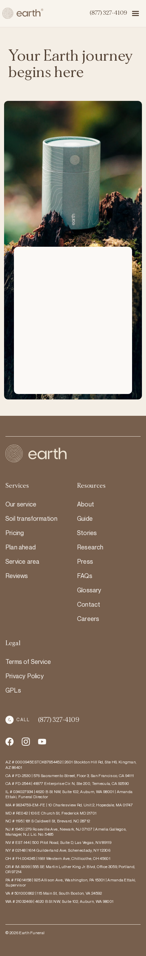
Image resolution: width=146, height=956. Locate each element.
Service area (22, 561)
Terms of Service (28, 661)
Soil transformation (31, 518)
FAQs (84, 575)
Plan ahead (20, 547)
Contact (88, 604)
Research (90, 547)
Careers (88, 618)
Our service (20, 504)
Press (85, 561)
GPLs (13, 690)
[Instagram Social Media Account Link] (42, 742)
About (85, 504)
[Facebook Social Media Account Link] (9, 742)
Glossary (89, 590)
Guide (85, 518)
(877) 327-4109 (108, 13)
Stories (87, 532)
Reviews (16, 575)
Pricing (14, 532)
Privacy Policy (24, 676)
